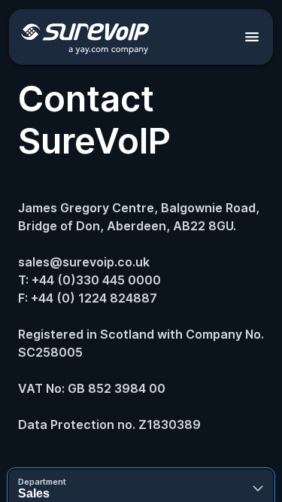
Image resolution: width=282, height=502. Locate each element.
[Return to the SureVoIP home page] (85, 37)
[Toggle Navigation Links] (252, 37)
